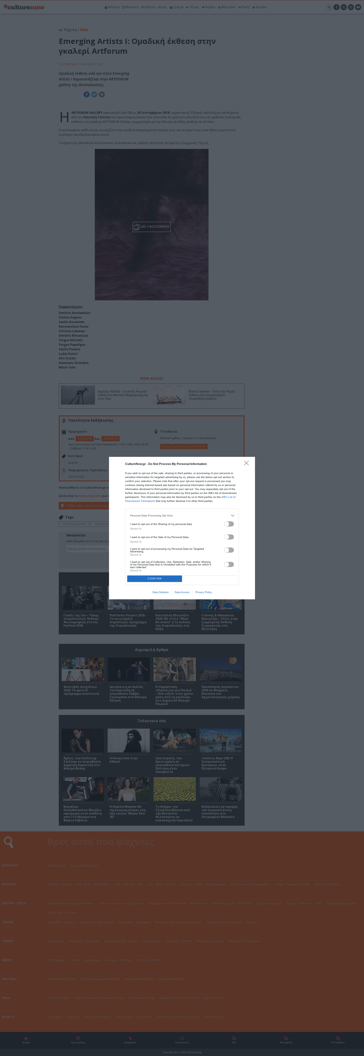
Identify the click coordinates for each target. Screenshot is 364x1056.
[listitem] (182, 516)
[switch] (229, 523)
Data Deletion (160, 592)
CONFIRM (155, 578)
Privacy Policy (203, 592)
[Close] (247, 464)
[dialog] (182, 528)
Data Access (182, 592)
